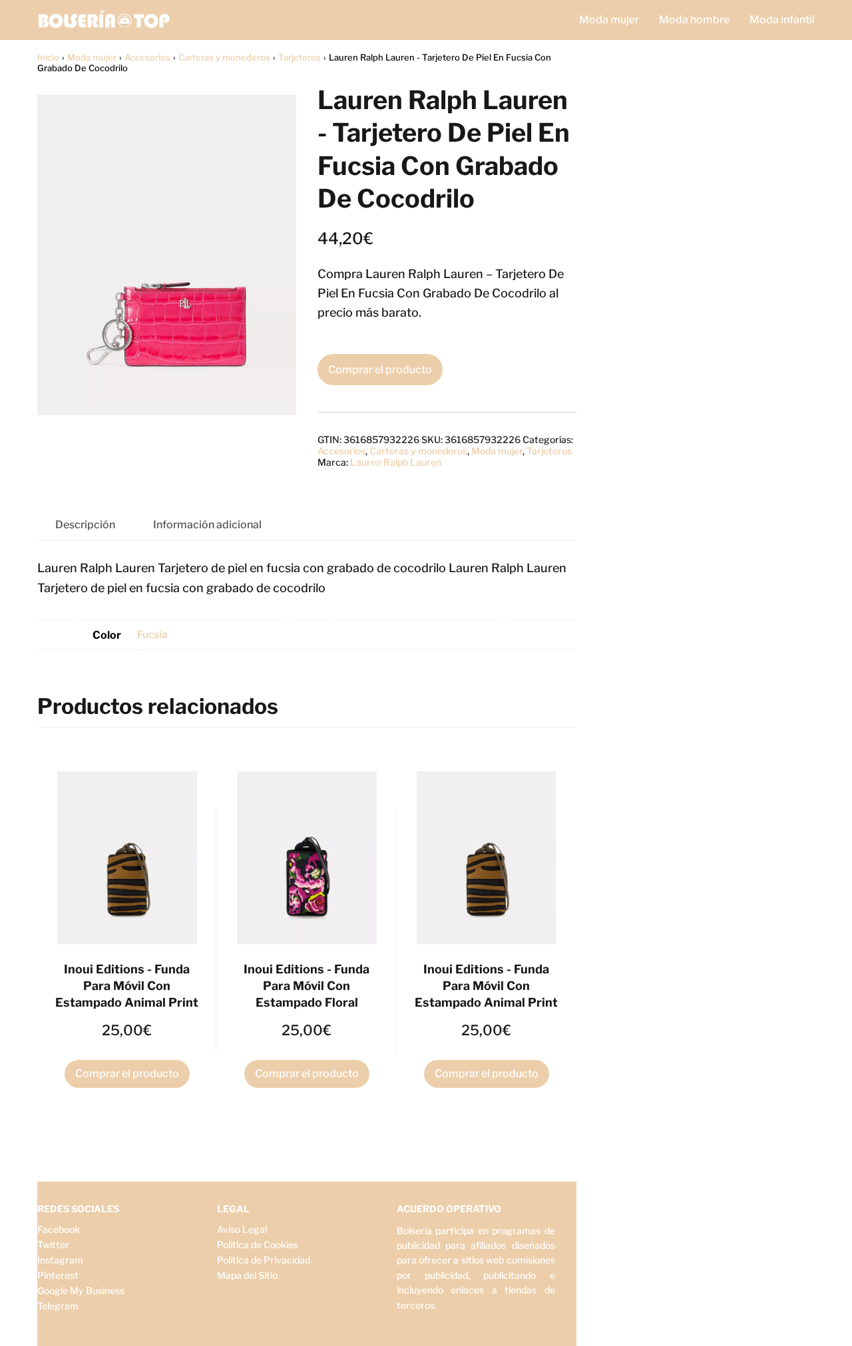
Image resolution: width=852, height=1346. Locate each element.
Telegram (58, 1305)
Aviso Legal (242, 1229)
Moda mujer (609, 19)
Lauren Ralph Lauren (395, 462)
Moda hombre (694, 19)
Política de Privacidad (263, 1259)
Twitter (53, 1244)
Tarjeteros (299, 57)
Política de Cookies (257, 1244)
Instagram (60, 1259)
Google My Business (80, 1290)
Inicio (48, 57)
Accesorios (147, 57)
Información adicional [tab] (207, 524)
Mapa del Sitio (247, 1275)
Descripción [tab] (85, 524)
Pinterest (58, 1275)
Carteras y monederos (224, 57)
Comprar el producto (380, 369)
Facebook (58, 1229)
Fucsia (152, 634)
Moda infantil (782, 19)
